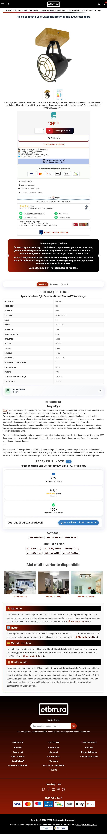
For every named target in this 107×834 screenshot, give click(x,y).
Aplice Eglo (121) (71, 548)
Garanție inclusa (30, 217)
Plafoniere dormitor (87, 596)
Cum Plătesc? (17, 761)
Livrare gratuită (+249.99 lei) (34, 213)
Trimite (74, 726)
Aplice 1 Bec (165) (71, 553)
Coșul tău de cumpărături (53, 765)
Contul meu (53, 747)
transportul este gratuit (86, 825)
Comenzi (53, 752)
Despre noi (18, 752)
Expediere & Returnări (18, 765)
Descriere (54, 284)
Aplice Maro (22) (34, 548)
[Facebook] (48, 789)
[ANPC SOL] (46, 829)
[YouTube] (53, 789)
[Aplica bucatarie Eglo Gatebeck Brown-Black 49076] (59, 94)
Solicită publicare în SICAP (56, 232)
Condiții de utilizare (89, 756)
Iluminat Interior (54, 537)
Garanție (89, 747)
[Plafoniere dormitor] (87, 582)
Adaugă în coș (62, 131)
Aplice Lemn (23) (52, 553)
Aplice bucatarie (36, 537)
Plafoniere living (53, 596)
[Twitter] (43, 789)
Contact (18, 747)
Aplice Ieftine (70, 537)
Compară (55, 138)
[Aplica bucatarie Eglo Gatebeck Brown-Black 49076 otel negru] (47, 94)
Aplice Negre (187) (53, 548)
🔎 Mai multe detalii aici (79, 621)
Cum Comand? (18, 756)
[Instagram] (63, 789)
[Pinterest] (58, 789)
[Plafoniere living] (53, 582)
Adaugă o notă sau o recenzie (80, 522)
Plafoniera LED (20, 596)
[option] (20, 585)
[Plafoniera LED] (20, 582)
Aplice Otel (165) (34, 553)
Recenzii (64, 284)
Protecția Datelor (89, 752)
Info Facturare (53, 756)
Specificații (42, 284)
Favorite (53, 770)
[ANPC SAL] (61, 829)
